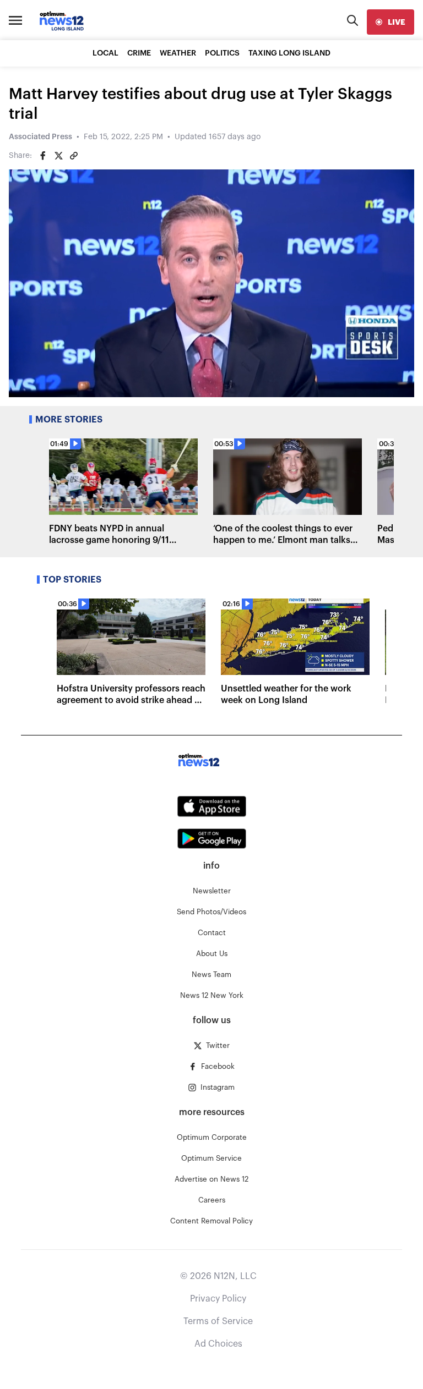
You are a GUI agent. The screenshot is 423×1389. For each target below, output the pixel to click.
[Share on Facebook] (43, 155)
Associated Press (40, 137)
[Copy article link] (73, 155)
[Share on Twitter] (58, 155)
